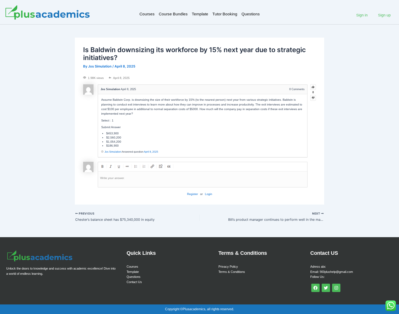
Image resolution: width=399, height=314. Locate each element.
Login (208, 194)
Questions (250, 14)
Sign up (384, 15)
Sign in (362, 15)
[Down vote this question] (313, 98)
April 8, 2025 (151, 151)
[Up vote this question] (313, 87)
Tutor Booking (224, 14)
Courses (147, 14)
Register (192, 194)
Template (200, 14)
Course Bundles (173, 14)
